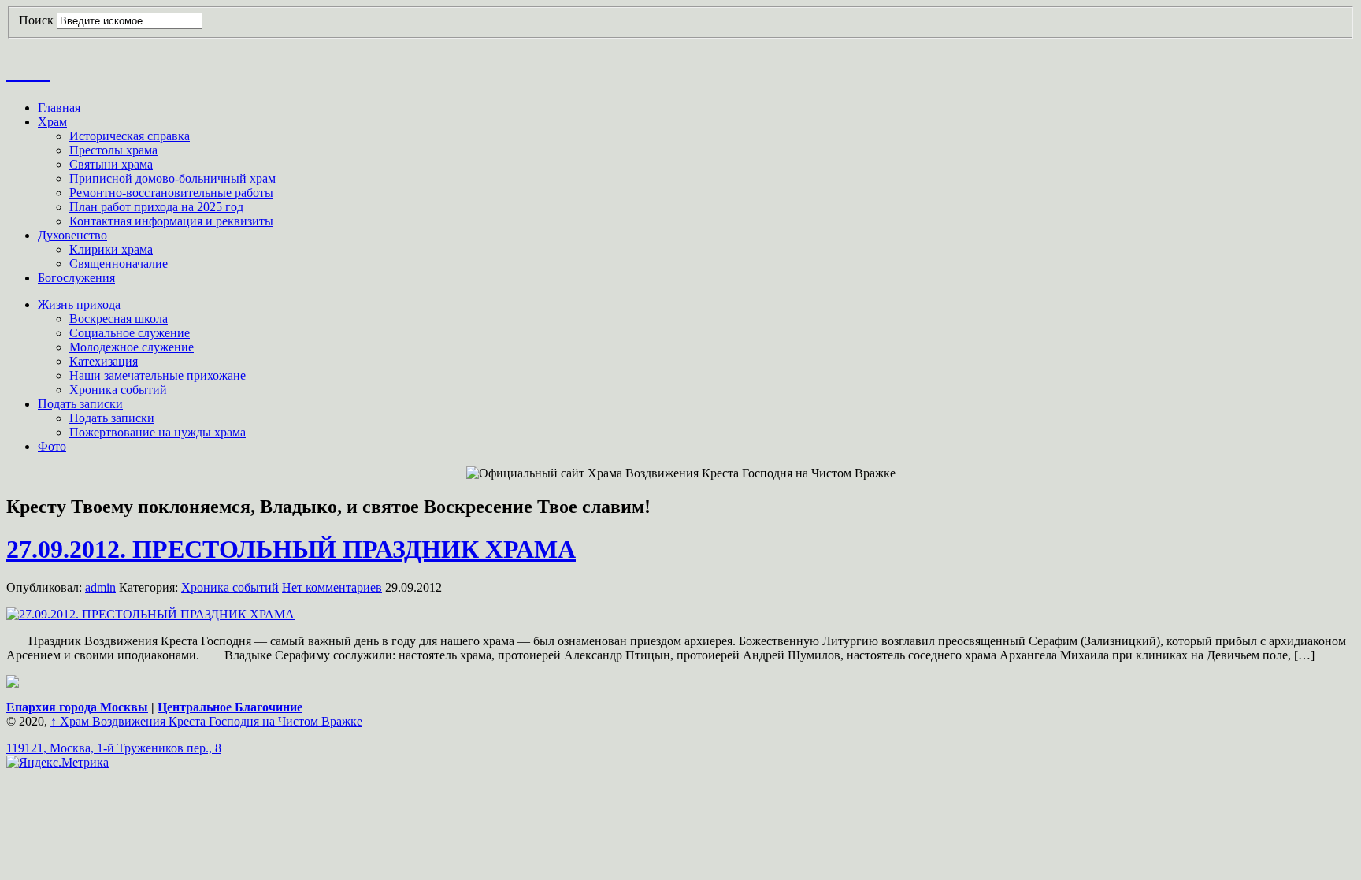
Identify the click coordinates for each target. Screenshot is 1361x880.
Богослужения (76, 277)
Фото (52, 446)
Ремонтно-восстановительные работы (171, 192)
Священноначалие (118, 263)
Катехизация (103, 361)
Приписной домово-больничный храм (172, 178)
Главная (59, 107)
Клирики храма (111, 249)
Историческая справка (129, 136)
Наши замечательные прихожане (157, 375)
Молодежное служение (131, 347)
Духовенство (72, 235)
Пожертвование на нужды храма (157, 432)
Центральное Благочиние (230, 707)
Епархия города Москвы (77, 707)
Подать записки (80, 403)
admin (100, 587)
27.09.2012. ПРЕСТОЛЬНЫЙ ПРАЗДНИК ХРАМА (291, 549)
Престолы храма (113, 150)
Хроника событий (118, 389)
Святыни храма (111, 164)
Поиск (36, 20)
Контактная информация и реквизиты (171, 221)
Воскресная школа (118, 318)
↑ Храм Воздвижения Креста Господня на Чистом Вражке (206, 721)
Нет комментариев (332, 587)
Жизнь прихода (79, 304)
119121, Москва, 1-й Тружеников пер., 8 (113, 748)
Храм (52, 121)
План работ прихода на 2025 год (156, 207)
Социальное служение (129, 333)
